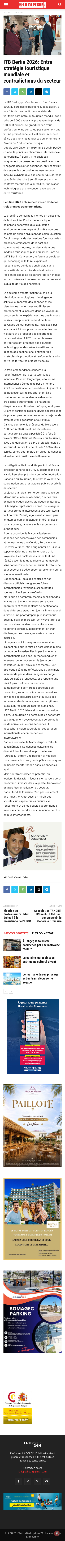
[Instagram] (27, 1481)
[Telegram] (46, 91)
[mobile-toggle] (5, 4)
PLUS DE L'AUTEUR (42, 933)
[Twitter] (14, 91)
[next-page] (11, 991)
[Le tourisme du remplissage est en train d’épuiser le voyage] (12, 979)
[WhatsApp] (22, 91)
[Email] (38, 91)
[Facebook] (6, 91)
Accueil (6, 12)
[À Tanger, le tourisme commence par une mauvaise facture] (12, 945)
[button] (60, 4)
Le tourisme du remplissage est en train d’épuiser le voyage (40, 978)
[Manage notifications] (57, 1533)
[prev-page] (5, 991)
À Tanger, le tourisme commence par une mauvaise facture (41, 945)
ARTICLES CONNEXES (15, 933)
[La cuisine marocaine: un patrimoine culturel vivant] (12, 962)
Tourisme (18, 12)
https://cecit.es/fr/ (18, 1419)
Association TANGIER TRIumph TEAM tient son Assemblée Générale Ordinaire (48, 916)
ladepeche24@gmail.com (33, 1471)
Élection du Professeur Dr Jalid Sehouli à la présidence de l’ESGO (17, 916)
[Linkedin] (30, 91)
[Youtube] (46, 1481)
